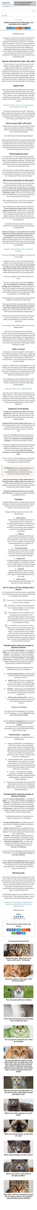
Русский (4, 15)
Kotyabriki (6, 3)
